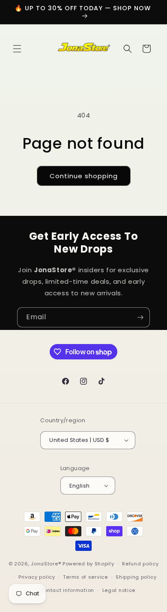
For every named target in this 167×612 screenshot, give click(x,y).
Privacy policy (36, 577)
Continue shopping (84, 175)
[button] (17, 48)
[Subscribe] (140, 317)
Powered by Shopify (88, 563)
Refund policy (140, 563)
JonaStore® (46, 563)
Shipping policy (136, 577)
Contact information (67, 590)
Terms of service (85, 577)
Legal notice (118, 590)
